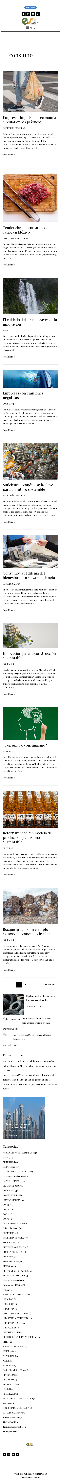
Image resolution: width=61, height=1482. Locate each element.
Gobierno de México (12, 1285)
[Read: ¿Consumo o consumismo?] (30, 723)
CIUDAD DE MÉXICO (13, 1185)
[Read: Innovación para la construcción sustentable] (30, 635)
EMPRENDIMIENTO (12, 1252)
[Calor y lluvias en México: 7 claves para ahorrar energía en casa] (11, 1018)
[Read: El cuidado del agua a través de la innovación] (30, 295)
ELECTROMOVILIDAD (13, 1247)
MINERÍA (7, 1351)
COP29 (6, 1214)
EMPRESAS (8, 1256)
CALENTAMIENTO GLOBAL (16, 1171)
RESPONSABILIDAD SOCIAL (16, 1398)
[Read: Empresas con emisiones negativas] (30, 378)
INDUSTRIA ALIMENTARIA (15, 238)
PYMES (6, 1389)
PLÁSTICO (8, 1379)
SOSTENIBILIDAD (11, 583)
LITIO (5, 1341)
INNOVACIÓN (9, 1327)
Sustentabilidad (10, 1417)
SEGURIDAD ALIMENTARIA (16, 1407)
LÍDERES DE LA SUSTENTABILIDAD (20, 1337)
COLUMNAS (8, 403)
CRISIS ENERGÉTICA (13, 1223)
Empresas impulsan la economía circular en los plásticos (29, 119)
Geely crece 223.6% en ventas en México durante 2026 (28, 1075)
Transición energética (13, 1426)
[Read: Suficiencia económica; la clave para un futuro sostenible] (30, 461)
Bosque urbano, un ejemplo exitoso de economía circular (26, 931)
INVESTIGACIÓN (11, 1332)
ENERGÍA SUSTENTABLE (15, 1270)
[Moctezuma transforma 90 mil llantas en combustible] (13, 1004)
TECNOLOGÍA (9, 1422)
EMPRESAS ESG (10, 1261)
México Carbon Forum (13, 1346)
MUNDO (7, 751)
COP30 (6, 1218)
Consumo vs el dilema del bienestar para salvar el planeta (29, 575)
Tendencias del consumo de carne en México (25, 230)
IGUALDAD (8, 1299)
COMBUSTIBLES (11, 1195)
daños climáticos (10, 1228)
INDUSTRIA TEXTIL (12, 1322)
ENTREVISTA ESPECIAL (14, 1275)
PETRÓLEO (8, 1374)
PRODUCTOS (9, 1384)
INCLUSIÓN (8, 1304)
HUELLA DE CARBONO (14, 1294)
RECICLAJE (8, 848)
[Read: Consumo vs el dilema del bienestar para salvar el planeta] (30, 551)
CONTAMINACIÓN (11, 1199)
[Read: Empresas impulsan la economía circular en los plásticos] (30, 91)
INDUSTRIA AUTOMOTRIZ (15, 1318)
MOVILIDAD (9, 1356)
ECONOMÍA (8, 1233)
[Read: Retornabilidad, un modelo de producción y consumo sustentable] (30, 808)
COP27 (6, 1204)
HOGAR (6, 1289)
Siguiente (51, 984)
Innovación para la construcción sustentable (29, 655)
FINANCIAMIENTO (12, 1280)
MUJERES (7, 1360)
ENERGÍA (7, 1266)
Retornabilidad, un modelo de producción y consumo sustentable (27, 837)
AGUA (5, 330)
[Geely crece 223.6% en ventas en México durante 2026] (7, 1035)
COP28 (6, 1209)
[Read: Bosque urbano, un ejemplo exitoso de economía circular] (30, 905)
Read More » (9, 154)
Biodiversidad (9, 1166)
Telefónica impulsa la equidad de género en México (27, 1079)
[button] (30, 27)
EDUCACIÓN (9, 1242)
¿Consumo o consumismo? (25, 745)
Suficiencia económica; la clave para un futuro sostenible (28, 487)
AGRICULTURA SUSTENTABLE (17, 1152)
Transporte (8, 1431)
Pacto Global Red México (15, 1370)
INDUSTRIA (8, 1308)
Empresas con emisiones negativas (23, 395)
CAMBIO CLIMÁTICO (13, 1176)
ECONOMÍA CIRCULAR (14, 128)
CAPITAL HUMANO (12, 1181)
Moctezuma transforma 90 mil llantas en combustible (28, 1061)
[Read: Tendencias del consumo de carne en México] (30, 194)
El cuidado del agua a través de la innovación (30, 322)
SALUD (6, 1403)
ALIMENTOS (9, 1162)
